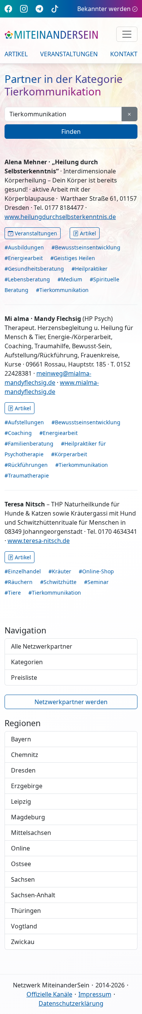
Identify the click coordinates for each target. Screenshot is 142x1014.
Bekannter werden (104, 9)
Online (20, 848)
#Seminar (96, 582)
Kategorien (27, 662)
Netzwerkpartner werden (71, 702)
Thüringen (26, 910)
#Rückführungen (26, 464)
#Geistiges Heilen (72, 258)
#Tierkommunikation (62, 290)
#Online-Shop (96, 571)
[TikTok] (55, 8)
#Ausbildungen (24, 247)
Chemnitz (24, 755)
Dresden (23, 770)
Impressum (94, 994)
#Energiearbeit (24, 258)
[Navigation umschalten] (126, 34)
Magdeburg (28, 817)
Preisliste (24, 677)
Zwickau (22, 942)
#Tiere (13, 592)
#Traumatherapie (27, 475)
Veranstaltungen (69, 54)
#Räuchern (19, 582)
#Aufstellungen (24, 422)
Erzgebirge (26, 786)
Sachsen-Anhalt (33, 895)
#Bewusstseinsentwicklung (85, 247)
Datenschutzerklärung (71, 1003)
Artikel (16, 54)
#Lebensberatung (27, 279)
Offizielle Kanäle (49, 994)
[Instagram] (24, 8)
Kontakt (123, 54)
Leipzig (21, 801)
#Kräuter (59, 571)
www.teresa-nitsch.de (39, 540)
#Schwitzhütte (58, 582)
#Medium (70, 279)
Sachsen (23, 879)
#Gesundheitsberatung (34, 268)
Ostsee (21, 864)
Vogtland (24, 926)
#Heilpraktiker (90, 268)
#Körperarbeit (69, 454)
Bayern (21, 739)
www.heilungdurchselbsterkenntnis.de (60, 217)
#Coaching (18, 432)
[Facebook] (8, 8)
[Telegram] (39, 8)
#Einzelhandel (23, 571)
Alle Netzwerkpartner (41, 646)
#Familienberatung (29, 443)
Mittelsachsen (31, 832)
